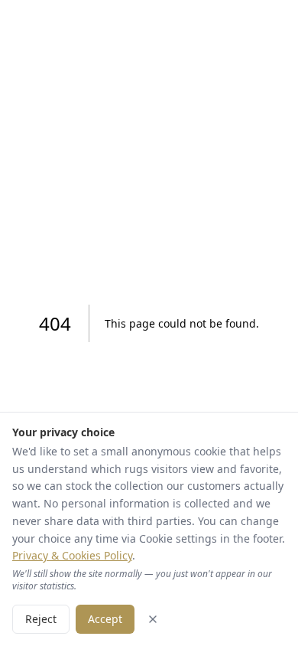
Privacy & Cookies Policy (72, 555)
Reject (41, 619)
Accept (105, 619)
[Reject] (153, 619)
